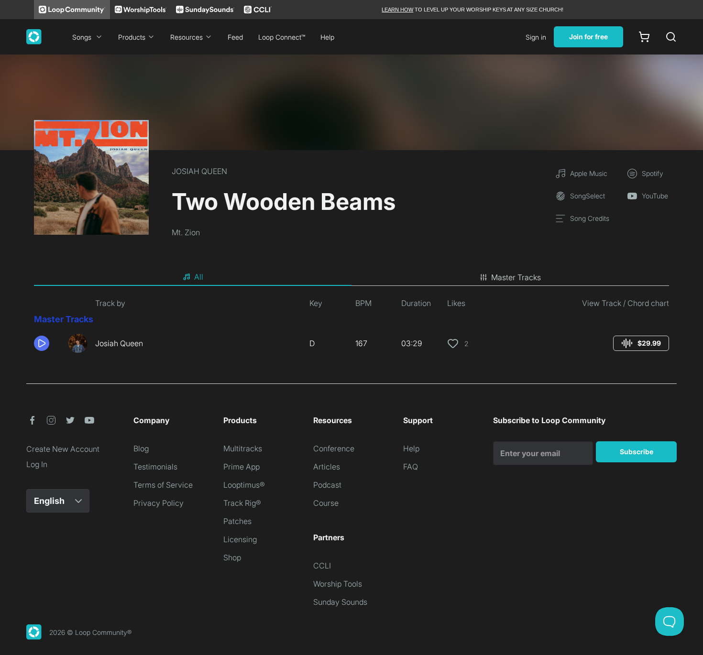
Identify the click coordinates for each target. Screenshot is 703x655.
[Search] (671, 37)
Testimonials (155, 466)
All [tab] (198, 277)
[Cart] (644, 37)
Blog (141, 448)
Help (327, 37)
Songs (81, 37)
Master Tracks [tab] (516, 277)
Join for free (588, 37)
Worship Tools (337, 584)
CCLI (322, 565)
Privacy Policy (158, 503)
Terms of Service (163, 485)
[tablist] (351, 277)
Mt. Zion (186, 232)
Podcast (327, 485)
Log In (36, 464)
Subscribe (636, 452)
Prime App (241, 466)
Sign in (536, 37)
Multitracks (242, 448)
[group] (641, 343)
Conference (333, 448)
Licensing (240, 539)
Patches (237, 521)
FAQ (410, 466)
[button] (47, 343)
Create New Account (62, 449)
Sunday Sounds (340, 602)
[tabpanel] (351, 328)
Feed (235, 37)
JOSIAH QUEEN (199, 171)
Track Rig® (242, 503)
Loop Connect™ (281, 37)
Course (326, 503)
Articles (326, 466)
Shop (232, 557)
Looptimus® (244, 485)
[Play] (41, 343)
